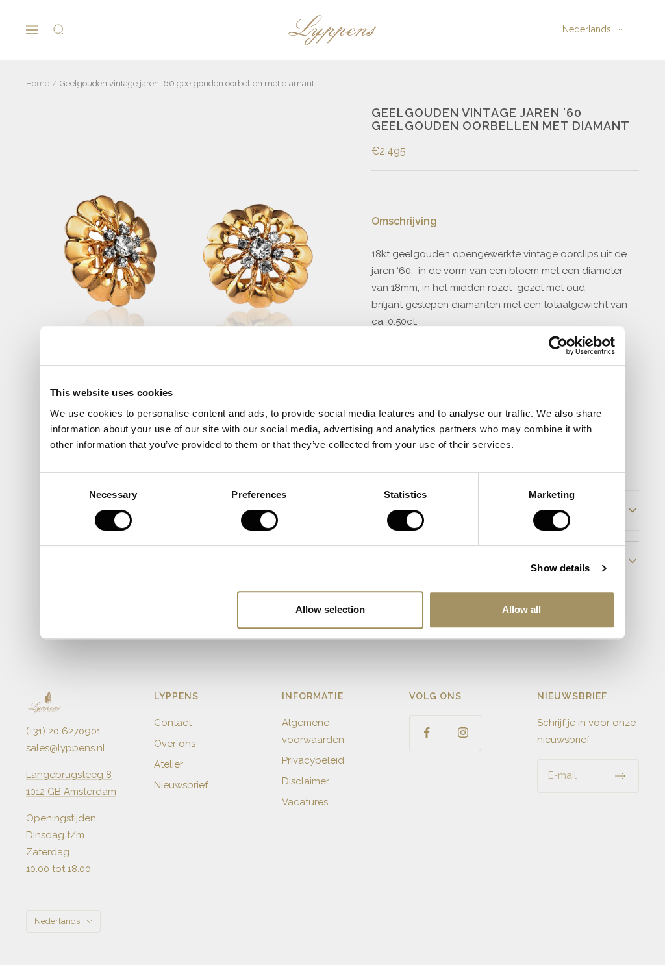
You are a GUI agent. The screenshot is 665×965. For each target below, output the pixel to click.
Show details (560, 567)
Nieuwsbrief (181, 785)
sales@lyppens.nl (65, 748)
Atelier (168, 764)
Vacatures (305, 802)
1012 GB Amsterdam (71, 791)
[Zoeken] (59, 30)
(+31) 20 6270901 (63, 731)
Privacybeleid (313, 760)
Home (37, 83)
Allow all (521, 609)
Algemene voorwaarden (313, 731)
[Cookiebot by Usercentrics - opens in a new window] (558, 345)
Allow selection (330, 609)
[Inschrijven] (620, 776)
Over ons (174, 743)
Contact (173, 723)
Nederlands (586, 29)
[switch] (259, 520)
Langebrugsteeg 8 (69, 775)
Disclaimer (305, 781)
